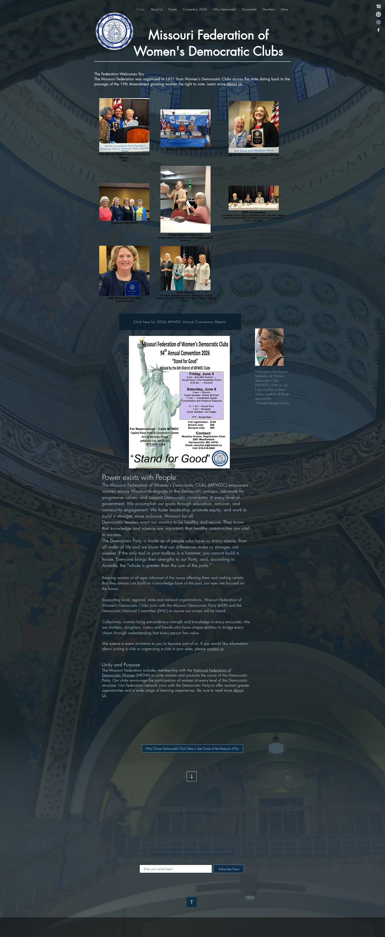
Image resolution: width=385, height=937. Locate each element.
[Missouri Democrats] (378, 6)
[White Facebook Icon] (378, 30)
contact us (215, 648)
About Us (234, 84)
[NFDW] (378, 22)
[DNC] (378, 14)
